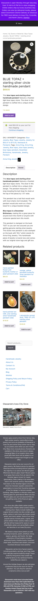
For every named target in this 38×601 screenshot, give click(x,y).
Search (10, 348)
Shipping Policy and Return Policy (19, 379)
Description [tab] (10, 168)
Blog (7, 372)
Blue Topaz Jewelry (17, 140)
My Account (10, 369)
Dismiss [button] (26, 18)
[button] (31, 44)
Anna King (20, 145)
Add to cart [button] (9, 282)
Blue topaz (14, 147)
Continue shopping (16, 130)
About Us (9, 362)
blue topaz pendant (10, 150)
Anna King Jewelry (10, 159)
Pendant (6, 155)
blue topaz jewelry (26, 147)
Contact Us (10, 365)
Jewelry (25, 152)
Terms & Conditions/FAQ (15, 385)
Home (5, 34)
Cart (7, 389)
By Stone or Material (16, 34)
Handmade (16, 152)
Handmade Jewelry (13, 359)
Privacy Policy (11, 382)
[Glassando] (19, 160)
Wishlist (9, 375)
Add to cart (9, 115)
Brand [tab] (20, 168)
